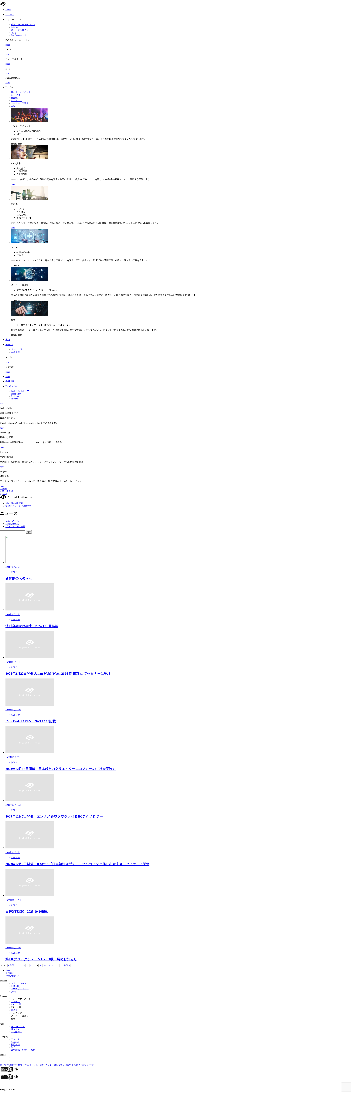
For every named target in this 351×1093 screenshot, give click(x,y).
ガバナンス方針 (86, 1065)
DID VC (15, 27)
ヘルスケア (16, 100)
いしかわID (16, 1031)
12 (53, 965)
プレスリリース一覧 (15, 526)
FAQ (7, 970)
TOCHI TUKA (18, 1026)
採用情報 (15, 1044)
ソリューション (18, 983)
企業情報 (15, 352)
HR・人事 (16, 95)
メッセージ (16, 349)
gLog (13, 32)
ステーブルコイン (20, 30)
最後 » (67, 965)
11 (49, 965)
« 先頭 (11, 965)
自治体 (14, 97)
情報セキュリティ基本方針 (18, 506)
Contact (3, 488)
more (7, 45)
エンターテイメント (21, 92)
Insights (14, 399)
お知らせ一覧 (12, 523)
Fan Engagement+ (19, 35)
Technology (16, 394)
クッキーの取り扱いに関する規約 (61, 1065)
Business (15, 396)
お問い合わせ (6, 491)
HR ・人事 (16, 1004)
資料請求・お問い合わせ (23, 1050)
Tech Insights (11, 386)
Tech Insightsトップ (20, 391)
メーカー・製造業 (20, 103)
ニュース (15, 1001)
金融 (13, 106)
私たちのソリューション (23, 24)
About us (9, 344)
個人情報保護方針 (14, 503)
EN (1, 403)
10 (44, 965)
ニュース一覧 (12, 521)
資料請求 (9, 973)
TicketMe (15, 1029)
